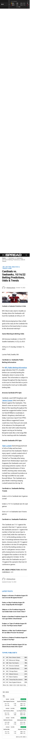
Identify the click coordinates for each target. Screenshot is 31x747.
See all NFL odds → (21, 736)
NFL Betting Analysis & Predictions (11, 267)
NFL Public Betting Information (16, 367)
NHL (25, 685)
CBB (18, 685)
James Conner (7, 400)
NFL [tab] (4, 695)
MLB (21, 685)
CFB (14, 685)
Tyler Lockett (7, 446)
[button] (3, 255)
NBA (11, 685)
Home (4, 258)
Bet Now (23, 699)
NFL (8, 685)
